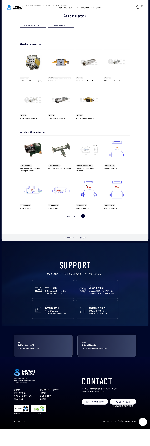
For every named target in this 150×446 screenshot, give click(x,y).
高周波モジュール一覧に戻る (75, 243)
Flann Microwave (26, 171)
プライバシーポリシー (20, 427)
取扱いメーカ (74, 7)
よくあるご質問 (45, 401)
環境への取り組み (20, 398)
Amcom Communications (84, 171)
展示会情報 (85, 7)
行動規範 (43, 398)
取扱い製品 (63, 7)
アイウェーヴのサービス (23, 401)
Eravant (79, 84)
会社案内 (17, 395)
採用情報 (43, 404)
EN (142, 6)
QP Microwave (109, 171)
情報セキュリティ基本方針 (49, 395)
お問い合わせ (96, 7)
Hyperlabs (24, 84)
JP (137, 6)
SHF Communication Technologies (59, 84)
